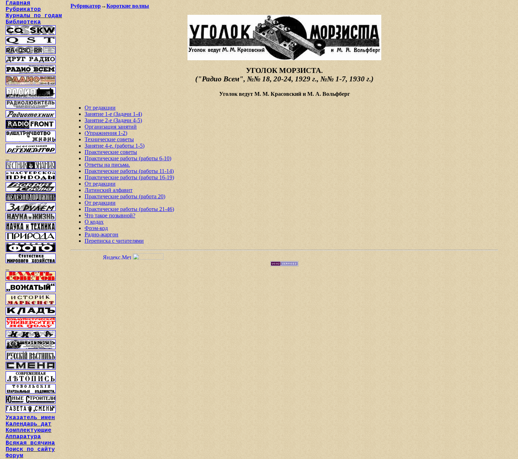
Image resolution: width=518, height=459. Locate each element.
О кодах (94, 222)
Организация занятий (111, 127)
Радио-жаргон (101, 234)
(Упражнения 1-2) (106, 133)
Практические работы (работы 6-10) (128, 158)
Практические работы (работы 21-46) (129, 209)
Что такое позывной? (110, 215)
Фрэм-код (96, 228)
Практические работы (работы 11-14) (129, 171)
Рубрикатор (85, 6)
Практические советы (111, 152)
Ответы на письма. (107, 165)
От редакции (100, 108)
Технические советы (109, 139)
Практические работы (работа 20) (125, 196)
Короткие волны (127, 6)
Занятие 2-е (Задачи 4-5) (113, 120)
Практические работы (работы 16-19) (129, 177)
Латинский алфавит (108, 190)
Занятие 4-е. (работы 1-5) (114, 146)
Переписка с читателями (114, 241)
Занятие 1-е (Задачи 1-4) (113, 114)
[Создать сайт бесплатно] (284, 264)
